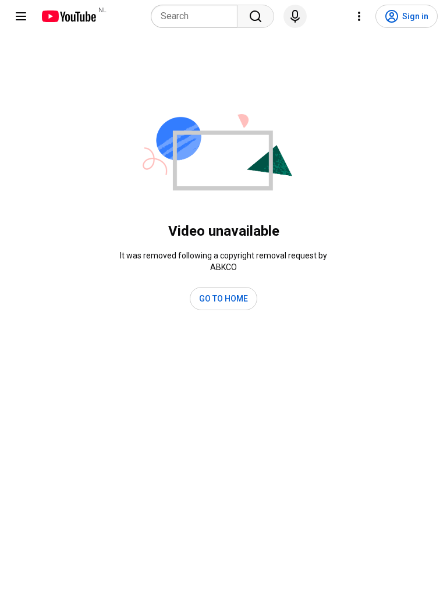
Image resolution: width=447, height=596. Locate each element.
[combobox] (198, 16)
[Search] (255, 16)
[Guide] (21, 16)
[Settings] (359, 16)
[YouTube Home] (68, 16)
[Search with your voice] (295, 16)
